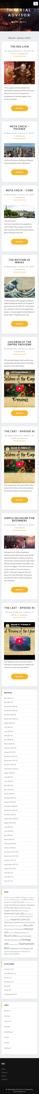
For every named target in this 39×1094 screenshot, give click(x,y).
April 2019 (7, 789)
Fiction (6, 978)
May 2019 (7, 785)
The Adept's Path (13, 944)
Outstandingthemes (19, 1091)
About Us (7, 1011)
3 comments (19, 351)
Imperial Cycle (20, 919)
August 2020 (8, 723)
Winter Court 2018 (11, 954)
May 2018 (7, 835)
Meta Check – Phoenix (19, 127)
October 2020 (9, 715)
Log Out (4, 1079)
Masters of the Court (17, 926)
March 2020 (8, 744)
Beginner (19, 897)
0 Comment (23, 438)
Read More (22, 108)
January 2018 (8, 848)
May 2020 (7, 735)
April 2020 (7, 740)
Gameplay (7, 982)
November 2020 (9, 710)
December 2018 (9, 806)
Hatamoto (7, 920)
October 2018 (9, 814)
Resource (11, 933)
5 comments (19, 528)
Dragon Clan (11, 910)
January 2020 (8, 752)
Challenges (18, 899)
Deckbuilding (21, 905)
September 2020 (10, 719)
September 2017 (10, 864)
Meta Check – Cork (19, 190)
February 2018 (9, 843)
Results (10, 935)
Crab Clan (18, 902)
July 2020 (7, 727)
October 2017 (9, 860)
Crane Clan (9, 905)
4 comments (22, 54)
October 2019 (9, 764)
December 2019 (9, 756)
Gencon (17, 916)
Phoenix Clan (10, 929)
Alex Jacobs (12, 897)
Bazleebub (11, 133)
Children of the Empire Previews (20, 343)
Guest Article (26, 916)
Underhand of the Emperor (21, 948)
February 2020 (9, 748)
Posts (4, 1069)
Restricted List (21, 933)
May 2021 (7, 702)
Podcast (4, 1072)
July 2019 (7, 777)
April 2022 (7, 698)
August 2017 (8, 868)
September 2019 (10, 769)
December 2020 (9, 706)
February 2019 (9, 798)
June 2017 (7, 877)
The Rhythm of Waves (19, 261)
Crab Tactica (27, 902)
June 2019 (7, 781)
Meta (28, 925)
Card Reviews (8, 973)
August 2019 (8, 773)
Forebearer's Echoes (9, 916)
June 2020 (7, 731)
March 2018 (8, 839)
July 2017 (7, 873)
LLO (9, 926)
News (6, 986)
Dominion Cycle (23, 908)
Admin (4, 1076)
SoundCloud (8, 1032)
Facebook (7, 1048)
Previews (20, 929)
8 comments (19, 269)
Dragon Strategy (23, 911)
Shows (6, 990)
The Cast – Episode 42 (19, 431)
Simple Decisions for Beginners (19, 519)
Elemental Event (28, 914)
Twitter (6, 1043)
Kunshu (24, 922)
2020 (6, 897)
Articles (7, 969)
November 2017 (9, 856)
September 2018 (10, 819)
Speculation (15, 940)
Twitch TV (7, 1021)
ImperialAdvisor (15, 51)
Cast (12, 900)
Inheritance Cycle (12, 922)
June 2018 (7, 831)
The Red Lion (19, 46)
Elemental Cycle (14, 913)
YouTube (7, 1027)
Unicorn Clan (9, 951)
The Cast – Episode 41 (19, 607)
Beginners (26, 897)
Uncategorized (9, 994)
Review (20, 936)
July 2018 (7, 827)
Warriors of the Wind (23, 952)
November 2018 (9, 810)
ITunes (6, 1037)
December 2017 (9, 852)
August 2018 (8, 823)
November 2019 (9, 760)
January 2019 (8, 802)
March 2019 (8, 794)
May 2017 (7, 881)
